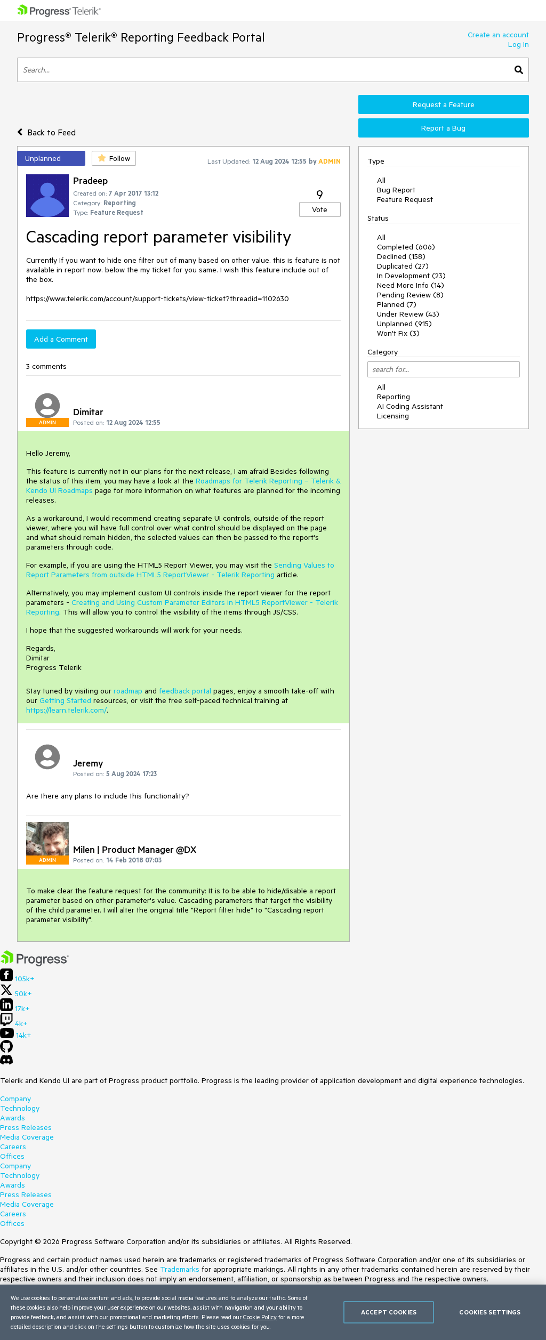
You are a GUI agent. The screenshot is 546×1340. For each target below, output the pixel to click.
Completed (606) (406, 247)
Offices (12, 1156)
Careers (13, 1146)
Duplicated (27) (403, 266)
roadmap (128, 691)
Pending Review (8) (410, 295)
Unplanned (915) (404, 323)
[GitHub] (6, 1050)
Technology (19, 1108)
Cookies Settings (489, 1312)
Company (15, 1098)
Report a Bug (443, 128)
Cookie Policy (260, 1317)
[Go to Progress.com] (34, 963)
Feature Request (405, 199)
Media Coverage (27, 1137)
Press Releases (26, 1127)
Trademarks (179, 1269)
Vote (319, 209)
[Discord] (6, 1062)
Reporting (393, 396)
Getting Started (65, 700)
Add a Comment (61, 339)
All (381, 180)
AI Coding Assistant (410, 406)
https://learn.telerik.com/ (66, 710)
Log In (518, 44)
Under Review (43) (408, 314)
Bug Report (396, 190)
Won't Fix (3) (398, 333)
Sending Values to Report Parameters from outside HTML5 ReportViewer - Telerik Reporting (180, 569)
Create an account (498, 34)
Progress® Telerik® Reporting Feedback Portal (141, 37)
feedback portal (185, 691)
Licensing (393, 416)
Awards (12, 1118)
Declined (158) (401, 256)
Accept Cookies (388, 1312)
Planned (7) (396, 304)
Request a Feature (444, 104)
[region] (273, 1312)
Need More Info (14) (410, 285)
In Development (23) (411, 275)
